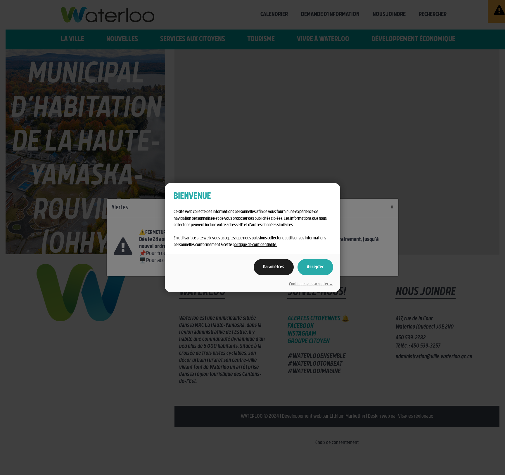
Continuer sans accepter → (311, 284)
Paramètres (273, 267)
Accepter (315, 267)
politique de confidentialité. (255, 245)
